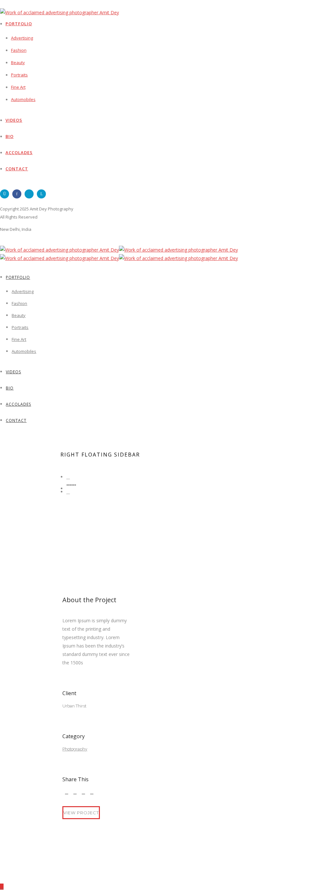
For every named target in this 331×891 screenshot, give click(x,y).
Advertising (22, 38)
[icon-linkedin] (43, 193)
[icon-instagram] (6, 193)
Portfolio (18, 24)
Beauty (18, 62)
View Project (81, 812)
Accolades (19, 152)
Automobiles (23, 99)
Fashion (19, 50)
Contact (16, 169)
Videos (13, 120)
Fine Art (18, 87)
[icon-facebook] (18, 193)
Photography (74, 749)
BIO (9, 136)
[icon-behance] (31, 193)
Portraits (19, 75)
